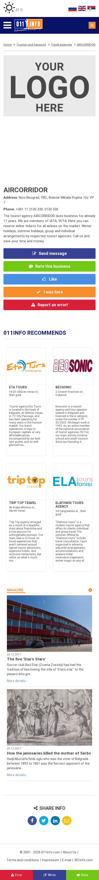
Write (52, 875)
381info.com (83, 860)
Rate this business (52, 266)
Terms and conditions (22, 860)
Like (52, 279)
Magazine (15, 590)
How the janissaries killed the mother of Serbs (49, 753)
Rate (84, 875)
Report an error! (53, 304)
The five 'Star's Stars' (26, 659)
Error (18, 875)
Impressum (50, 860)
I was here (53, 292)
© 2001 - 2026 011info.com (40, 852)
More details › (17, 681)
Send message (53, 253)
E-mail (66, 860)
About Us (69, 852)
